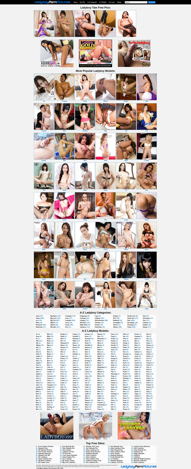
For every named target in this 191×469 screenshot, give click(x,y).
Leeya (87, 376)
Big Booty (53, 316)
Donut (62, 345)
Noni (112, 378)
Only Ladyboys (91, 457)
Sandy (137, 358)
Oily (112, 409)
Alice (37, 341)
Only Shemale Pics (116, 450)
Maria (87, 409)
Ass (37, 320)
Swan (136, 402)
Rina (136, 343)
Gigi (61, 391)
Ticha (148, 347)
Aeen (37, 336)
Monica (99, 389)
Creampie (68, 316)
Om (124, 336)
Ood (124, 338)
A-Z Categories (92, 2)
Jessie (74, 383)
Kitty (86, 356)
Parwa (125, 365)
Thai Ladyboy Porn (92, 459)
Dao (48, 402)
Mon (98, 385)
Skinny (115, 327)
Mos (98, 394)
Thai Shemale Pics (68, 448)
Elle (61, 352)
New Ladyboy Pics (92, 462)
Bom (48, 349)
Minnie (99, 372)
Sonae (136, 378)
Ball (37, 391)
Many (87, 405)
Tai (136, 409)
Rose (136, 347)
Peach (125, 374)
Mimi (99, 363)
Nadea (99, 396)
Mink (99, 369)
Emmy (62, 358)
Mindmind (100, 367)
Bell (48, 334)
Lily (86, 380)
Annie (38, 369)
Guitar (75, 334)
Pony (124, 400)
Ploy (124, 391)
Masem (99, 334)
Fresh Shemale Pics (116, 457)
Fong (62, 378)
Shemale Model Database (142, 459)
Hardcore (83, 322)
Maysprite (100, 338)
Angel (38, 363)
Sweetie (137, 405)
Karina (87, 334)
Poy (124, 407)
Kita (86, 354)
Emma (62, 356)
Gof (61, 402)
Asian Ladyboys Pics (45, 459)
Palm (124, 345)
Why (147, 376)
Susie (136, 400)
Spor (136, 387)
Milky (99, 360)
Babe (37, 322)
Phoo (124, 380)
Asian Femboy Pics (68, 457)
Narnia (113, 343)
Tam (147, 334)
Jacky (74, 360)
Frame (62, 380)
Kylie (86, 363)
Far (61, 367)
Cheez (49, 380)
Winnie (148, 385)
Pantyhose (98, 327)
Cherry (49, 383)
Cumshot (68, 320)
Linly (86, 387)
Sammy (137, 354)
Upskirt (145, 325)
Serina (137, 365)
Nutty (113, 400)
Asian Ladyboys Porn (117, 448)
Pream (125, 409)
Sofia (136, 374)
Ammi (38, 356)
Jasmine (75, 369)
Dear (48, 409)
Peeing (115, 316)
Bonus (49, 354)
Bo (48, 347)
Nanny (113, 338)
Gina (62, 396)
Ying (147, 391)
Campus (50, 369)
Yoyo (147, 398)
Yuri (147, 407)
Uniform (145, 322)
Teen (144, 316)
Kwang (87, 360)
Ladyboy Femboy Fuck (93, 460)
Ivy (74, 356)
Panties (97, 325)
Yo (147, 394)
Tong (148, 352)
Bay (37, 400)
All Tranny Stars (43, 462)
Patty (125, 369)
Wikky (148, 380)
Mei (98, 347)
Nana (99, 409)
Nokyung (114, 374)
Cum (66, 318)
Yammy (148, 387)
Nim (112, 363)
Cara (48, 374)
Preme (137, 334)
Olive (124, 334)
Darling (49, 407)
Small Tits (130, 318)
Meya (99, 352)
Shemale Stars (43, 448)
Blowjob (53, 327)
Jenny (75, 378)
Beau (37, 402)
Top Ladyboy (66, 450)
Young (145, 327)
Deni (62, 338)
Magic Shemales (139, 453)
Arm (37, 380)
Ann (37, 365)
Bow (48, 358)
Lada (86, 367)
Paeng (125, 343)
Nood (112, 380)
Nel (112, 354)
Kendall (87, 345)
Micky (99, 356)
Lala (86, 369)
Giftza (62, 389)
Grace (62, 407)
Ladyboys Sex (138, 452)
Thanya (148, 345)
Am (37, 349)
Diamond (63, 343)
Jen (74, 376)
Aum (37, 385)
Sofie (136, 376)
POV (114, 318)
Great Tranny (115, 453)
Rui (136, 349)
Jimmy (75, 387)
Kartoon (88, 338)
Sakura (137, 352)
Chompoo (50, 385)
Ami (37, 352)
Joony (75, 391)
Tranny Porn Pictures (93, 452)
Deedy (62, 336)
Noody (113, 383)
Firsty (62, 376)
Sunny (137, 398)
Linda (87, 385)
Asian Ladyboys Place (117, 452)
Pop (124, 405)
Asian (38, 318)
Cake (48, 367)
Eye (61, 360)
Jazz (74, 372)
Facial (67, 325)
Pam (124, 349)
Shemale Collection (140, 460)
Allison (38, 345)
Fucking (82, 318)
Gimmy (63, 394)
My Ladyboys (42, 457)
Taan (136, 407)
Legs (96, 316)
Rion (136, 345)
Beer (37, 409)
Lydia (87, 394)
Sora (136, 385)
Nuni (112, 396)
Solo (128, 320)
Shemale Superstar (44, 453)
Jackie (75, 358)
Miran (99, 376)
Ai (36, 338)
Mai (86, 396)
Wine (148, 383)
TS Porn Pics (66, 453)
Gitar (62, 398)
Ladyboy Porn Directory (142, 446)
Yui (147, 402)
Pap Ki (125, 358)
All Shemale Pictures (45, 450)
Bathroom (39, 327)
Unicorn (149, 363)
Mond (99, 387)
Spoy (136, 389)
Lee (86, 374)
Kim (86, 352)
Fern (62, 372)
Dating (119, 2)
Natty (113, 349)
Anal (37, 316)
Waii (147, 369)
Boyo (48, 363)
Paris (124, 363)
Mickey (99, 354)
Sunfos (137, 396)
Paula (125, 372)
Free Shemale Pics (68, 446)
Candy (49, 372)
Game (62, 383)
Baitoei (38, 389)
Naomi (113, 341)
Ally (37, 347)
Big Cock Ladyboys (68, 462)
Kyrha (87, 365)
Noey (112, 367)
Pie (124, 383)
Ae (37, 334)
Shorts (115, 325)
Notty (113, 389)
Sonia (136, 380)
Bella (48, 336)
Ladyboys (137, 455)
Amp (37, 358)
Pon (124, 396)
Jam (74, 363)
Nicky (113, 360)
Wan (147, 372)
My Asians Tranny (68, 460)
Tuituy (148, 356)
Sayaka (137, 363)
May (98, 336)
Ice (73, 349)
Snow (136, 369)
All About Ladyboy (44, 460)
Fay (61, 369)
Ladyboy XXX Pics (116, 462)
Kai (74, 407)
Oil (112, 407)
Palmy (125, 347)
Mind (99, 365)
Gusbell (75, 336)
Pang (124, 356)
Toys (144, 320)
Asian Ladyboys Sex (92, 450)
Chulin (49, 387)
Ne (112, 352)
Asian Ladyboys (139, 462)
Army (38, 383)
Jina (74, 389)
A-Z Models (102, 2)
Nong (112, 376)
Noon (112, 387)
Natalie (113, 345)
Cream (49, 396)
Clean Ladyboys (91, 455)
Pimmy (125, 387)
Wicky (148, 378)
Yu (147, 400)
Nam (98, 400)
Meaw (99, 341)
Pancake (126, 354)
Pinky (125, 389)
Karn (86, 336)
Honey (75, 345)
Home (75, 2)
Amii (37, 354)
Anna (37, 367)
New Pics (82, 2)
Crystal (49, 400)
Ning (112, 365)
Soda (136, 372)
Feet (66, 327)
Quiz (136, 338)
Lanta (87, 372)
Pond (124, 398)
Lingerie (97, 318)
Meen (99, 343)
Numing (113, 394)
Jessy (74, 385)
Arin (37, 376)
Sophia (137, 383)
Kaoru (75, 409)
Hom (74, 343)
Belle (48, 338)
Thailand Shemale (92, 453)
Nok (112, 372)
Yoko (148, 396)
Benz (48, 343)
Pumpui (137, 336)
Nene (112, 356)
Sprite (137, 391)
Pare (124, 360)
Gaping (82, 320)
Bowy (49, 360)
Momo (99, 383)
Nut (112, 398)
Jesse (74, 380)
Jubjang (75, 396)
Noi (112, 369)
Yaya (147, 389)
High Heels (83, 325)
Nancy (113, 334)
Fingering (83, 316)
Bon (48, 352)
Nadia (99, 398)
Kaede (75, 405)
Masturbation (99, 320)
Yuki (147, 405)
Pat (124, 367)
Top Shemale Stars (116, 446)
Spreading (130, 322)
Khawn (87, 347)
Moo (98, 391)
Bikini (52, 322)
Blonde (52, 325)
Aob (37, 372)
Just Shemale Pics (92, 448)
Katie (87, 343)
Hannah (75, 338)
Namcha (100, 402)
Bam (37, 394)
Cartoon (50, 376)
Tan (147, 336)
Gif (61, 385)
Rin (136, 341)
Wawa (148, 374)
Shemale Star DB (44, 455)
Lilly (86, 378)
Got (61, 405)
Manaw (87, 400)
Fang (62, 365)
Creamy (49, 398)
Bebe (37, 405)
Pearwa (125, 376)
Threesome (146, 318)
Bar (37, 396)
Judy (74, 398)
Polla (124, 394)
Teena (148, 343)
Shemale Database (116, 455)
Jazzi (74, 374)
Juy (74, 402)
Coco (48, 391)
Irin (74, 352)
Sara (136, 360)
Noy (112, 391)
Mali (86, 398)
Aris (37, 378)
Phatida (125, 378)
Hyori (74, 347)
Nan (98, 407)
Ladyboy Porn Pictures (50, 468)
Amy (37, 360)
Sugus (136, 394)
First (62, 374)
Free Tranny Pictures (45, 452)
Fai (61, 363)
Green (62, 409)
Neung (113, 358)
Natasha (113, 347)
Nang (112, 336)
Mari (86, 407)
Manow (87, 402)
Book (48, 356)
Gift (61, 387)
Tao (147, 338)
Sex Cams (112, 2)
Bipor (49, 345)
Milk (98, 358)
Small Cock (131, 316)
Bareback (39, 325)
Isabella (75, 354)
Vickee (148, 365)
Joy (74, 394)
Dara (48, 405)
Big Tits (53, 320)
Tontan (148, 354)
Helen (74, 341)
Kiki (86, 349)
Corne (49, 394)
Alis (37, 343)
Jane (74, 365)
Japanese (83, 327)
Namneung (101, 405)
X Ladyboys (114, 459)
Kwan (87, 358)
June (74, 400)
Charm (49, 378)
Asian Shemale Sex (140, 450)
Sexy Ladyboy (67, 459)
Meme (99, 349)
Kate (86, 341)
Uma (147, 358)
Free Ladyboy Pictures (45, 446)
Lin (86, 383)
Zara (147, 409)
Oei (112, 402)
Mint (99, 374)
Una (147, 360)
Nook (112, 385)
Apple (38, 374)
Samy (136, 356)
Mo (98, 378)
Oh (112, 405)
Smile (136, 367)
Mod (98, 380)
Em (61, 354)
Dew (61, 341)
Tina (147, 349)
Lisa (86, 389)
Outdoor (98, 322)
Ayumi (38, 387)
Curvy (67, 322)
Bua (48, 365)
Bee (37, 407)
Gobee (62, 400)
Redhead (116, 320)
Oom (124, 341)
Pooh (124, 402)
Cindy (49, 389)
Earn (62, 349)
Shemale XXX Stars (92, 446)
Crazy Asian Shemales (69, 455)
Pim (124, 385)
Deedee (62, 334)
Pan (124, 352)
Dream (62, 347)
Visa (147, 367)
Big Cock (53, 318)
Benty (49, 341)
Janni (74, 367)
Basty (37, 398)
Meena (99, 345)
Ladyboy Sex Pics (68, 452)
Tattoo (129, 327)
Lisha (87, 391)
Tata (147, 341)
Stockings (130, 325)
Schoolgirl (116, 322)
